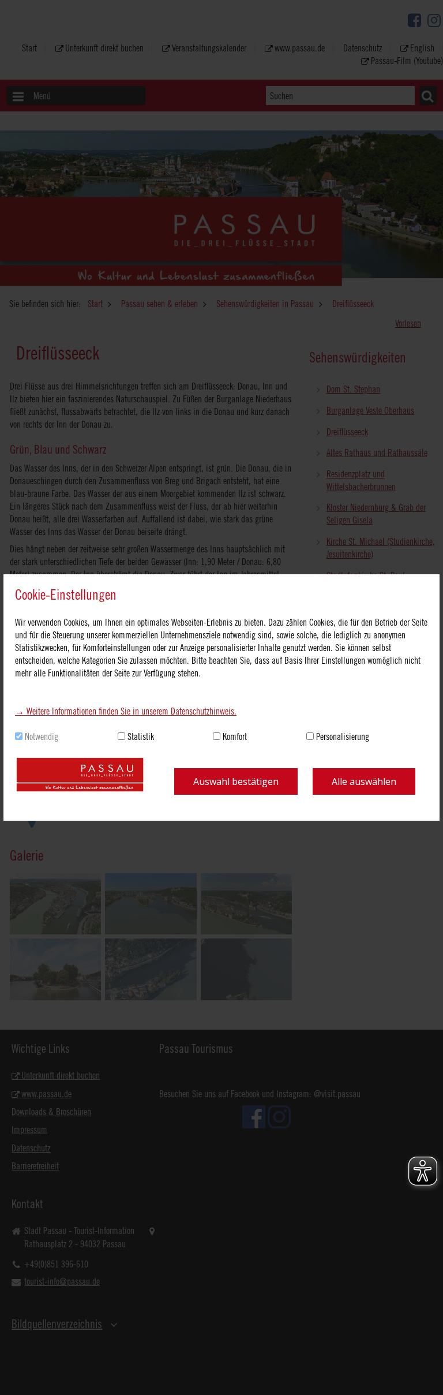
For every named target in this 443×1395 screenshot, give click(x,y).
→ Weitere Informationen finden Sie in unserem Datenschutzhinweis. (125, 711)
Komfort (235, 736)
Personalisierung (342, 736)
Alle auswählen (364, 781)
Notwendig (41, 736)
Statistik (140, 736)
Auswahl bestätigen (236, 781)
